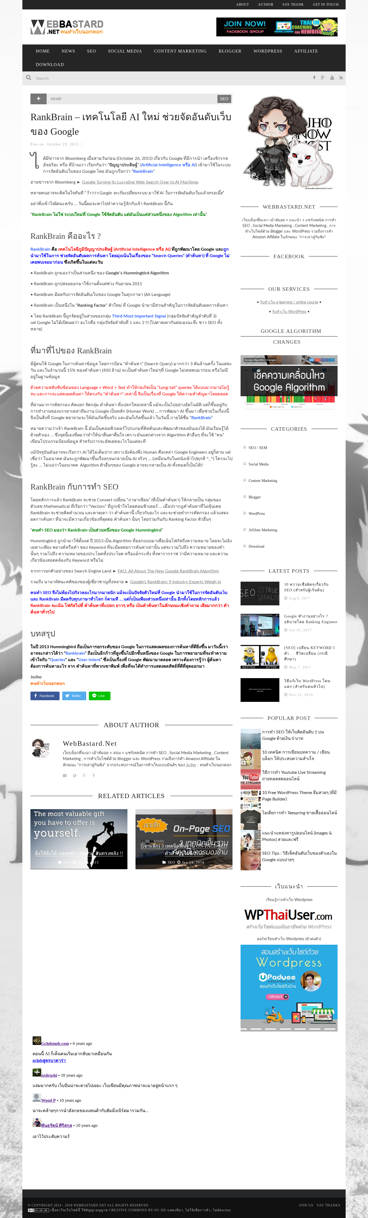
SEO (91, 51)
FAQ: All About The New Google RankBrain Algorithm (168, 571)
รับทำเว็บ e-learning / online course (289, 302)
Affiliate (306, 51)
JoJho (191, 765)
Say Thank (293, 4)
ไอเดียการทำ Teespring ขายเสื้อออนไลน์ (299, 813)
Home (43, 51)
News (68, 51)
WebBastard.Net (90, 743)
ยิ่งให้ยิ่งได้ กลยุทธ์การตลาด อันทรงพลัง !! (79, 853)
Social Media (125, 51)
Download (50, 64)
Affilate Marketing (263, 530)
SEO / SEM (258, 448)
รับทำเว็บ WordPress (289, 312)
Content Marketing (180, 51)
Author (265, 4)
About (242, 4)
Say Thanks (328, 1205)
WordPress (268, 51)
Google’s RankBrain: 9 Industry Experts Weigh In (175, 582)
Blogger (230, 51)
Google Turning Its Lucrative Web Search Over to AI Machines (140, 182)
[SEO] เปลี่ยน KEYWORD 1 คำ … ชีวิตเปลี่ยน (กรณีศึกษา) (309, 653)
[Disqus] (131, 955)
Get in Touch (326, 4)
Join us (306, 1205)
